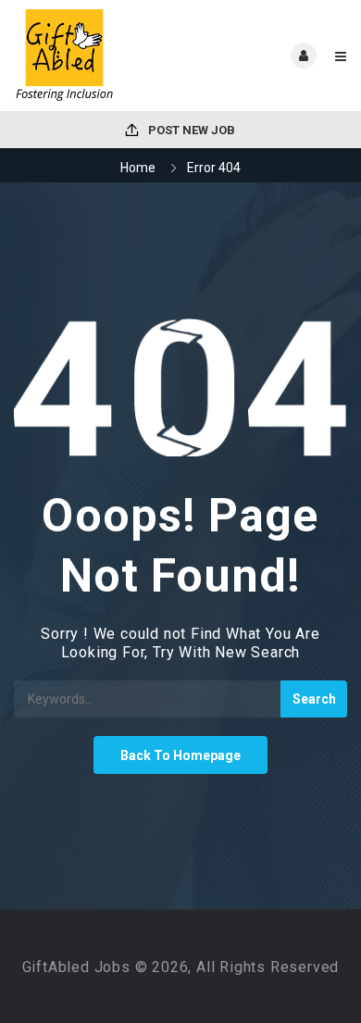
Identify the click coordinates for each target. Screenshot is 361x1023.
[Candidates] (97, 55)
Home (138, 167)
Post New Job (190, 130)
